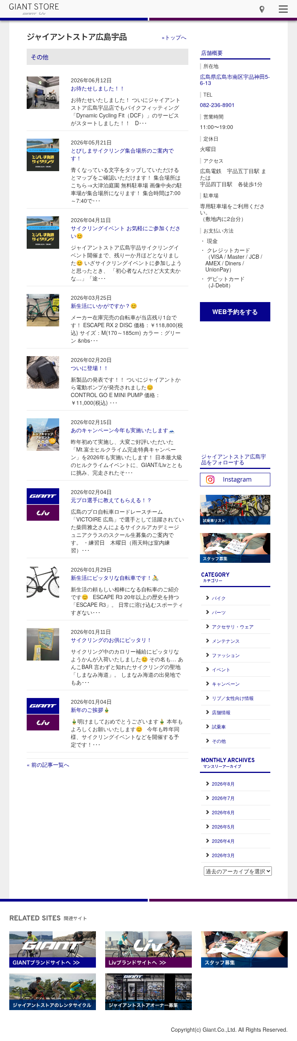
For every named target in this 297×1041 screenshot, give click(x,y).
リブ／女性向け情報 (233, 698)
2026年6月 (223, 812)
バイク (219, 597)
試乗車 (219, 726)
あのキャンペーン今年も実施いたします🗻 (123, 430)
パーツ (219, 612)
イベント (221, 669)
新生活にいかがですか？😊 (104, 305)
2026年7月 (223, 798)
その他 (219, 740)
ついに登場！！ (90, 368)
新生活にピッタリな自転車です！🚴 (115, 577)
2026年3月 (223, 855)
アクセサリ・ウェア (233, 626)
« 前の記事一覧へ (48, 764)
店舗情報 (221, 712)
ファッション (226, 655)
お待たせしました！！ (98, 88)
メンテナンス (226, 640)
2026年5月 (223, 826)
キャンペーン (226, 683)
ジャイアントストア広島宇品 (76, 36)
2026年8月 (223, 783)
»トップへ (174, 37)
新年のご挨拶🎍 (90, 709)
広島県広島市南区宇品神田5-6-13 (235, 80)
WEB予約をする (235, 311)
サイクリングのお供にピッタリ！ (111, 640)
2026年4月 (223, 840)
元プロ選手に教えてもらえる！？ (111, 500)
